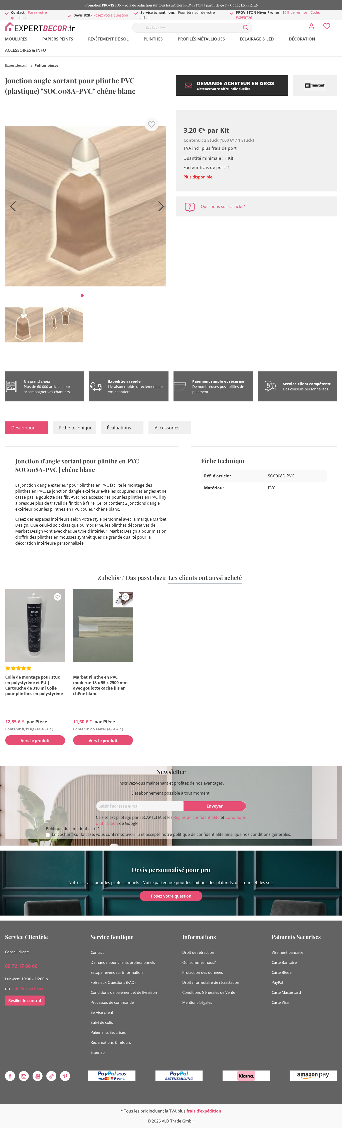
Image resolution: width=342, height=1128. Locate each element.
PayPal (277, 982)
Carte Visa (280, 1002)
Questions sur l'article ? (223, 206)
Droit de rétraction (198, 952)
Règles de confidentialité (197, 817)
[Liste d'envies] (326, 27)
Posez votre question (110, 15)
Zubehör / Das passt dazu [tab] (132, 577)
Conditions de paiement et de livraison (124, 992)
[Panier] (339, 22)
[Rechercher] (245, 28)
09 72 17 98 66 (21, 966)
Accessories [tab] (167, 428)
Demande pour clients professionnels (123, 962)
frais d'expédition (204, 1111)
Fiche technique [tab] (75, 428)
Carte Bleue (281, 972)
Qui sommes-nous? (199, 962)
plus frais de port (219, 148)
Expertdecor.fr (17, 65)
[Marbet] (315, 85)
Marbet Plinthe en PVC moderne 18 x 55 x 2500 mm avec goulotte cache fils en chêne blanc (100, 685)
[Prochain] (159, 208)
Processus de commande (112, 1002)
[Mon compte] (311, 27)
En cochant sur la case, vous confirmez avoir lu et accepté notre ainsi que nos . (171, 834)
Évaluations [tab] (119, 428)
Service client (102, 1012)
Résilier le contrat (24, 1000)
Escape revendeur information (117, 972)
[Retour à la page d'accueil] (42, 26)
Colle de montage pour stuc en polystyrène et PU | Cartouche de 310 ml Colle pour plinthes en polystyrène (34, 685)
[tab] (26, 427)
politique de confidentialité (198, 834)
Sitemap (98, 1052)
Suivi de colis (102, 1022)
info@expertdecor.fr (31, 988)
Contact (97, 952)
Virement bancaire (287, 952)
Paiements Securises (108, 1032)
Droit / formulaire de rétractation (210, 982)
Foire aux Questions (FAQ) (113, 982)
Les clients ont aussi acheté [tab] (205, 577)
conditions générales (270, 834)
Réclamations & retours (111, 1042)
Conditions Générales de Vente (208, 992)
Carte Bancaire (284, 962)
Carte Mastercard (286, 992)
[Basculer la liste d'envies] (151, 124)
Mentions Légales (197, 1002)
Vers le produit (35, 740)
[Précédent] (11, 208)
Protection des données (202, 972)
